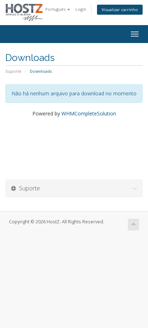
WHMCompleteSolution (88, 113)
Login (80, 9)
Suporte (13, 71)
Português (55, 9)
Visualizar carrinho (120, 9)
